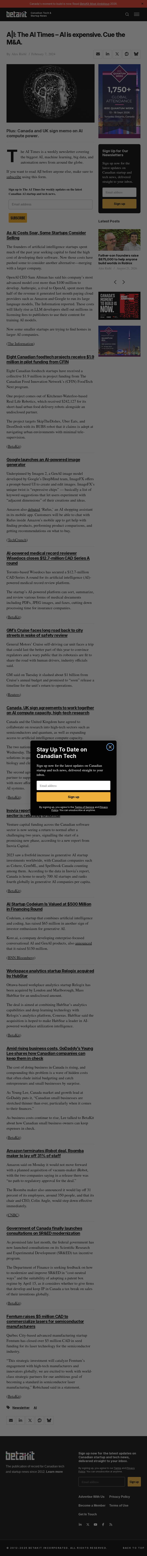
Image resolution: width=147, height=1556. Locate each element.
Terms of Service (84, 807)
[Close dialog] (110, 747)
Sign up (73, 797)
